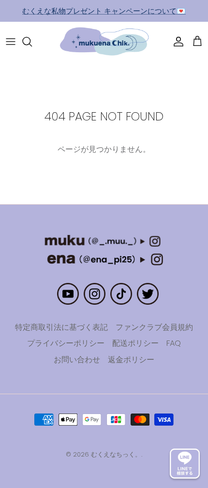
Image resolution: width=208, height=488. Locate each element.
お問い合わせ (77, 359)
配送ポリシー (135, 343)
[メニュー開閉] (10, 41)
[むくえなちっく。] (104, 42)
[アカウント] (176, 41)
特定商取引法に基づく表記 (61, 327)
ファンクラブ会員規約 (154, 327)
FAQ (173, 343)
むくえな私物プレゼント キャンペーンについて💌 (104, 11)
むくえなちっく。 (116, 454)
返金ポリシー (131, 359)
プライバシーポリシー (65, 343)
